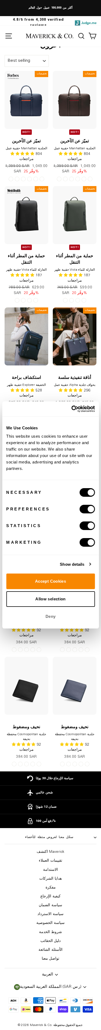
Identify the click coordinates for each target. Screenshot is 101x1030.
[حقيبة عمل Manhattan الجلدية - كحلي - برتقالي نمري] (11, 179)
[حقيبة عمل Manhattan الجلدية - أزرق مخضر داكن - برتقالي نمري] (42, 179)
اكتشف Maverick (50, 852)
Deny (51, 616)
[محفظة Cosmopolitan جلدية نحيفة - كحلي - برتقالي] (14, 650)
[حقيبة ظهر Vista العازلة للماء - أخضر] (29, 300)
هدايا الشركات (50, 879)
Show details (72, 564)
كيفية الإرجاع (50, 896)
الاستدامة (50, 870)
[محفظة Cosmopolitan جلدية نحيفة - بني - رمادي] (27, 650)
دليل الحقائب (50, 941)
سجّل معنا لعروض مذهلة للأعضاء (49, 837)
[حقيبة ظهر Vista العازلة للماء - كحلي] (23, 300)
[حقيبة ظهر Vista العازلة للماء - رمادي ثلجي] (36, 300)
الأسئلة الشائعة (50, 950)
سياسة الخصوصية (50, 923)
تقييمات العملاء (50, 861)
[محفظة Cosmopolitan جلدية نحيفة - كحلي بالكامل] (39, 650)
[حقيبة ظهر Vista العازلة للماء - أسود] (17, 300)
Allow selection (50, 599)
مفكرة (51, 888)
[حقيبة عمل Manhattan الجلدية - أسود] (29, 179)
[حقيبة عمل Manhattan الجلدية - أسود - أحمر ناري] (17, 179)
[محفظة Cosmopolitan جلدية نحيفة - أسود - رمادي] (20, 650)
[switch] (87, 509)
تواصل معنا (50, 959)
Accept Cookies (50, 581)
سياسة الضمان (50, 905)
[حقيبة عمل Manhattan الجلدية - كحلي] (23, 179)
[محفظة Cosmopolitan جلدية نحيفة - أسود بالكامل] (33, 650)
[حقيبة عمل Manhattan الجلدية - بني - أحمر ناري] (36, 179)
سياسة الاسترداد (50, 914)
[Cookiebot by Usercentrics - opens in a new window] (72, 408)
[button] (23, 391)
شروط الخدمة (50, 932)
